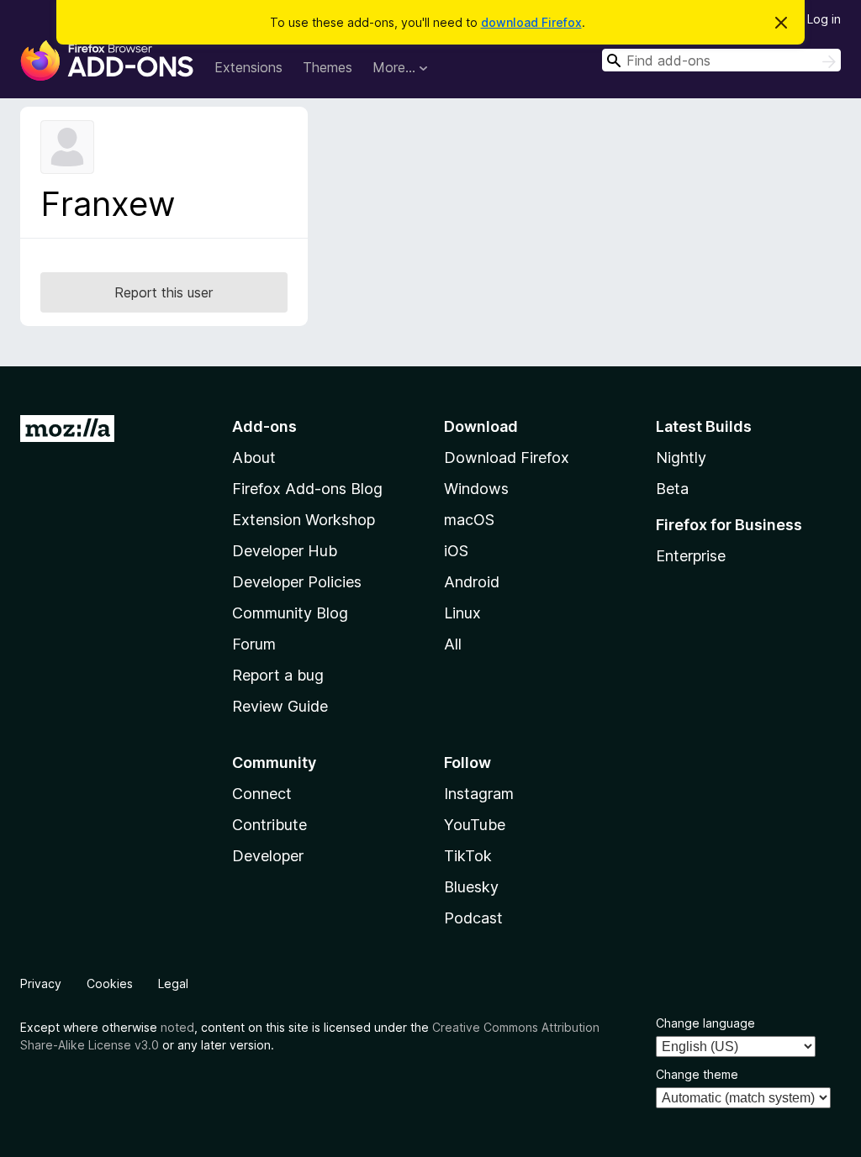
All (453, 644)
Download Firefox (506, 457)
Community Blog (290, 613)
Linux (462, 613)
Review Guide (280, 706)
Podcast (473, 918)
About (254, 457)
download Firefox (531, 22)
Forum (254, 644)
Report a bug (278, 675)
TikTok (468, 856)
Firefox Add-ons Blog (307, 488)
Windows (476, 488)
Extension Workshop (303, 520)
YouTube (474, 825)
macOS (469, 520)
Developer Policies (297, 582)
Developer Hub (284, 551)
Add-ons (264, 426)
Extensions (248, 67)
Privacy (40, 983)
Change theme (697, 1074)
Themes (327, 67)
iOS (456, 551)
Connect (262, 793)
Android (471, 582)
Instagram (479, 793)
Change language (705, 1023)
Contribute (269, 825)
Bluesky (471, 887)
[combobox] (721, 60)
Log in (824, 19)
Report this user (163, 292)
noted (177, 1027)
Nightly (681, 457)
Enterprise (691, 556)
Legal (173, 983)
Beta (672, 488)
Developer (268, 856)
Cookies (110, 983)
